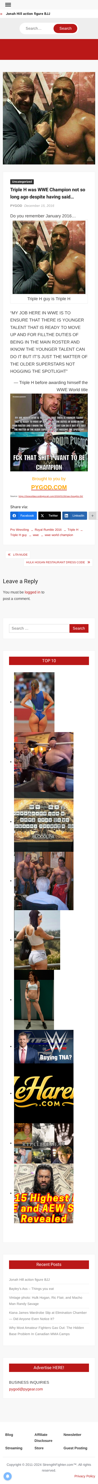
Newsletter (72, 1435)
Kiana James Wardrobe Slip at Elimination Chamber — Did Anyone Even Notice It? (48, 1316)
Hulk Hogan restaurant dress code (55, 562)
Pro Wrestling (19, 529)
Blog (9, 1435)
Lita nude (20, 554)
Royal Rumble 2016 (48, 529)
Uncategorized (22, 181)
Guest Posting (75, 1448)
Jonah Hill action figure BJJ (28, 13)
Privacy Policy (84, 1476)
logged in (32, 592)
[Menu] (7, 5)
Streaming (13, 1448)
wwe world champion (59, 535)
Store (39, 1448)
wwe (36, 535)
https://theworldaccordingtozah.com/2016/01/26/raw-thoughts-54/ (51, 496)
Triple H (73, 529)
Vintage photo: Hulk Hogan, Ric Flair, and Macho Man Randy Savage (45, 1301)
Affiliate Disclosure (43, 1438)
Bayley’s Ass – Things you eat (31, 1289)
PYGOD (16, 206)
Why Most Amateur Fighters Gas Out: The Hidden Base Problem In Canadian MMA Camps (46, 1331)
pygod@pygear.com (26, 1389)
